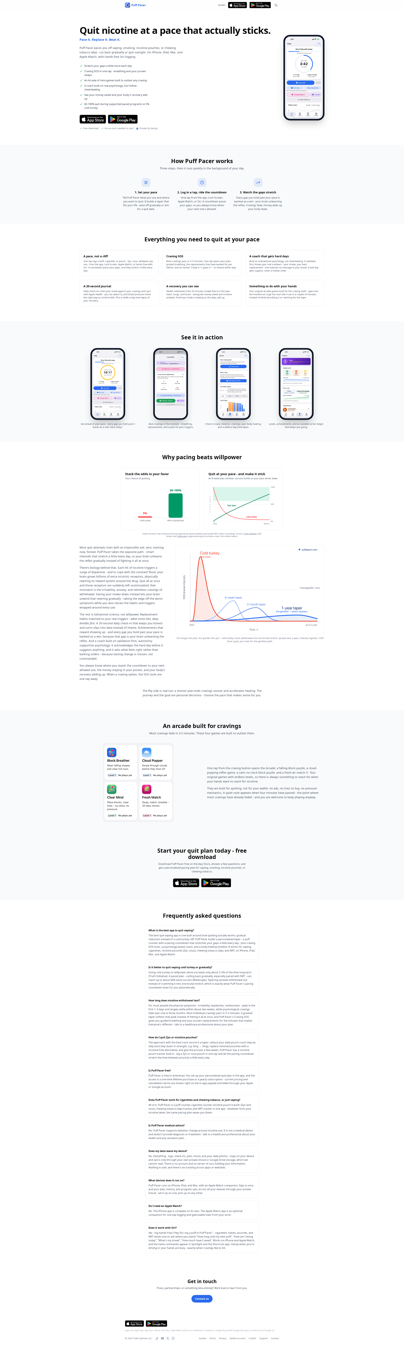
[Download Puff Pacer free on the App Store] (237, 5)
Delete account (237, 1338)
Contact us (202, 1298)
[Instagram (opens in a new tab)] (173, 1338)
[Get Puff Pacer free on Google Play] (260, 5)
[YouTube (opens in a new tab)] (162, 1338)
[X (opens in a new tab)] (167, 1338)
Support (263, 1338)
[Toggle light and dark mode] (276, 5)
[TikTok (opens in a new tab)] (157, 1338)
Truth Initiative (250, 533)
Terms (212, 1338)
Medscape (182, 536)
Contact (275, 1338)
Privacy (222, 1338)
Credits (252, 1338)
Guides (222, 4)
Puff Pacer (138, 5)
